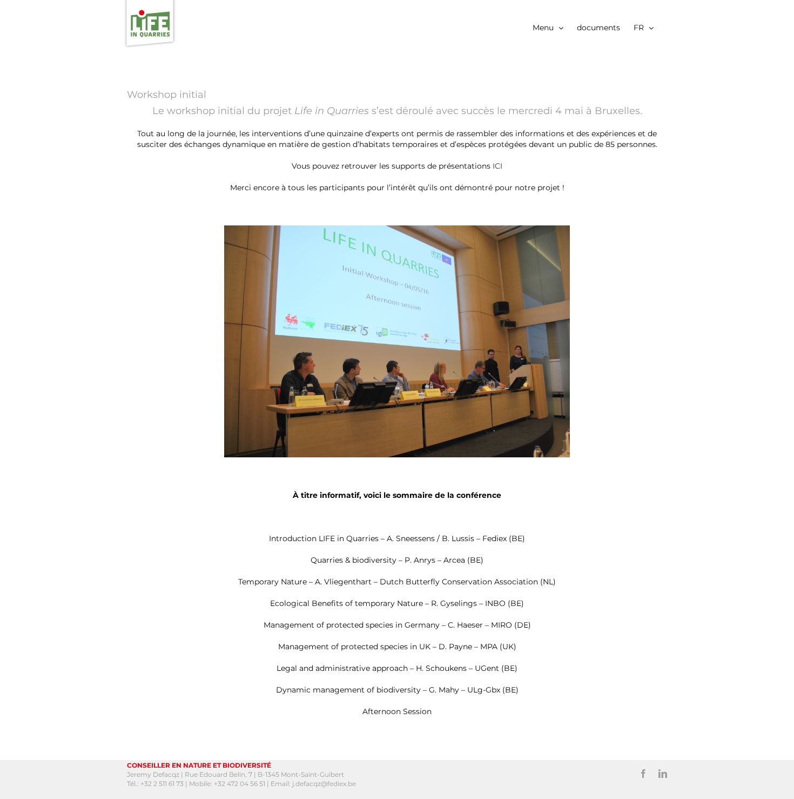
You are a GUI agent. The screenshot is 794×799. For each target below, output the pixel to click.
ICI (497, 166)
